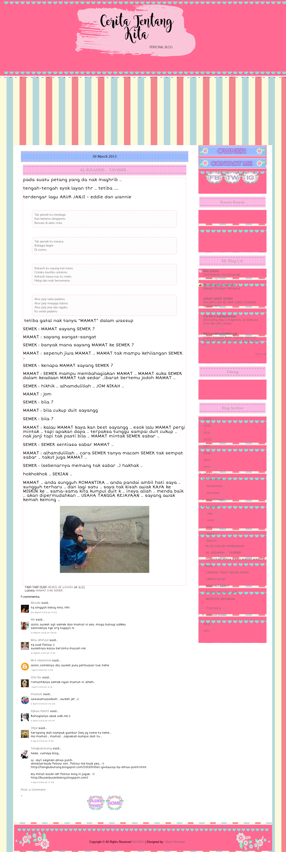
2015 (207, 460)
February (214, 608)
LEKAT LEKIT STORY (218, 299)
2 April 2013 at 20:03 (43, 703)
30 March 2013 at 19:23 (44, 612)
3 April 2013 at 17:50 (42, 741)
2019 (207, 446)
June (211, 520)
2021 (207, 432)
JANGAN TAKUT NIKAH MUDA (227, 572)
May (210, 527)
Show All (260, 354)
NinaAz (35, 603)
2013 (207, 474)
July (210, 513)
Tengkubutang (41, 748)
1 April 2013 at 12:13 (41, 687)
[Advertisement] (143, 111)
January (214, 615)
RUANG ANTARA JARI (222, 592)
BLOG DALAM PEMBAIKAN (225, 546)
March (212, 541)
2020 (207, 439)
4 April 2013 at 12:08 (42, 782)
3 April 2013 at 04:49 (43, 720)
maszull (36, 694)
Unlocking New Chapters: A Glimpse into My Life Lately (230, 321)
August (213, 506)
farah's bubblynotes (219, 316)
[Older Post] (96, 811)
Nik (33, 619)
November (215, 486)
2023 (207, 419)
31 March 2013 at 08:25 (44, 632)
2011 (207, 631)
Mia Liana (211, 271)
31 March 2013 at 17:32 (43, 653)
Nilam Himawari (175, 842)
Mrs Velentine (41, 660)
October (214, 493)
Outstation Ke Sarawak (221, 274)
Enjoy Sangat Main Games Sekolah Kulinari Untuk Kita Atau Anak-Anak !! (231, 341)
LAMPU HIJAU (215, 579)
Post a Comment (33, 789)
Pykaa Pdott (40, 711)
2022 (207, 426)
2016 (207, 453)
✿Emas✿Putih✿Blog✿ (220, 334)
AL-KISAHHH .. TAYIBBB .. (225, 552)
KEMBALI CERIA (217, 586)
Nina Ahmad (39, 640)
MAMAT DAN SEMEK (49, 590)
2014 (207, 467)
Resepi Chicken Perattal (221, 288)
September (216, 499)
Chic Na (36, 677)
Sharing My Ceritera (219, 285)
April (211, 534)
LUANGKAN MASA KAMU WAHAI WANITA (235, 559)
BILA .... (211, 566)
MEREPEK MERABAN (220, 599)
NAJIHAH (138, 842)
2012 (207, 624)
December (215, 479)
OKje (34, 728)
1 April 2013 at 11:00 (42, 670)
